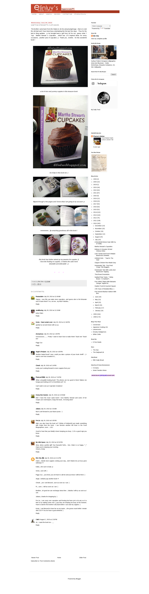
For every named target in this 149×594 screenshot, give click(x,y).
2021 (95, 193)
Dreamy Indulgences (99, 332)
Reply (37, 304)
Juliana (38, 409)
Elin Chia (38, 458)
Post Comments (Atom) (47, 561)
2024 (95, 184)
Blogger (78, 579)
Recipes (57, 14)
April (96, 302)
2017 (95, 204)
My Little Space (40, 442)
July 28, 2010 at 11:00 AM (52, 296)
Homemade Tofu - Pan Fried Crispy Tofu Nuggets (104, 266)
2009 (95, 314)
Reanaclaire (39, 296)
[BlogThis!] (35, 284)
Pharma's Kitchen (99, 136)
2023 (95, 187)
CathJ (38, 519)
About (41, 14)
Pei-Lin (38, 420)
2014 (95, 212)
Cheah (38, 365)
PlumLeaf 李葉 (40, 377)
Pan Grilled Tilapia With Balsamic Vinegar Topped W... (105, 282)
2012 (95, 218)
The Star (96, 350)
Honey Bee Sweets (42, 395)
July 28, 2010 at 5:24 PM (48, 365)
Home (34, 14)
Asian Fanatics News (100, 370)
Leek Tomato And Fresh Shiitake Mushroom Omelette (105, 254)
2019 (95, 198)
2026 (95, 179)
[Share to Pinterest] (40, 284)
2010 (95, 223)
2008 (95, 317)
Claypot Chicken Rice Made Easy (105, 262)
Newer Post (35, 557)
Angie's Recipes (41, 351)
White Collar (97, 334)
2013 (95, 215)
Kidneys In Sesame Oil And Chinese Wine (103, 250)
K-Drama (96, 368)
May (96, 299)
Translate (107, 28)
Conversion (96, 324)
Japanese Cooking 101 (100, 327)
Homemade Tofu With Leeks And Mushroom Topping (105, 270)
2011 (95, 220)
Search (49, 14)
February (98, 308)
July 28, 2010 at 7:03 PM (53, 377)
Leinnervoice (97, 329)
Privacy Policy (80, 14)
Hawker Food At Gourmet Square (105, 286)
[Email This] (33, 284)
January (98, 310)
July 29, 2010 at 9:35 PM (48, 420)
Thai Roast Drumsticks (102, 274)
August (97, 237)
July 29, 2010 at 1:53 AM (49, 409)
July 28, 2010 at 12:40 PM (61, 322)
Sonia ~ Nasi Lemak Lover (44, 322)
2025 (95, 182)
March (97, 305)
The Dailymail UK (98, 352)
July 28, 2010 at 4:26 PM (55, 351)
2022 (95, 190)
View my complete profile (99, 38)
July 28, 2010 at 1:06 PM (52, 334)
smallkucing (39, 310)
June (97, 297)
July (96, 239)
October (98, 231)
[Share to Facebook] (38, 284)
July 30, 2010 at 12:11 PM (52, 458)
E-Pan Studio (97, 342)
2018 (95, 201)
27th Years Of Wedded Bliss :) (104, 289)
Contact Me (67, 14)
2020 (95, 196)
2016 (95, 207)
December (98, 226)
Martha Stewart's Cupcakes (103, 246)
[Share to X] (36, 284)
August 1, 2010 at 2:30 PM (48, 519)
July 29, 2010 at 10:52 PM (54, 442)
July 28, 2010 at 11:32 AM (52, 310)
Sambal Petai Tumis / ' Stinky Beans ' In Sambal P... (104, 278)
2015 (95, 209)
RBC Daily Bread (98, 360)
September (98, 234)
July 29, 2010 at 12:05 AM (57, 395)
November (98, 228)
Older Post (82, 557)
